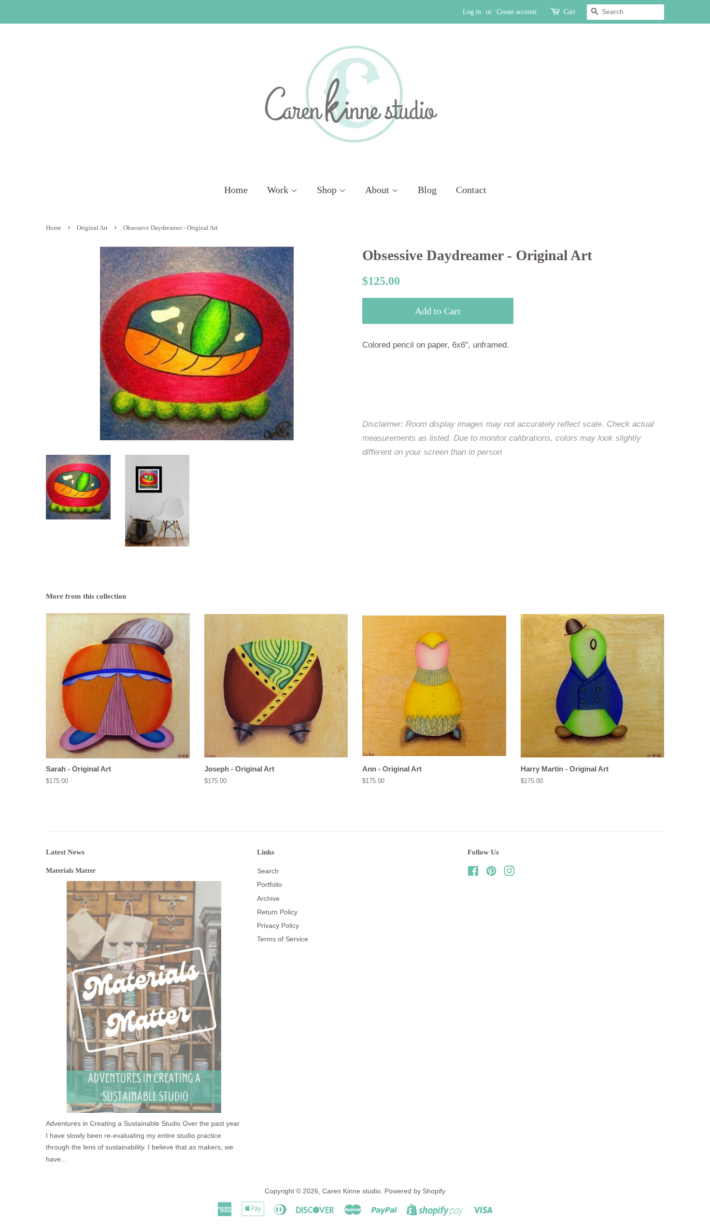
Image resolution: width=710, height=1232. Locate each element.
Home (236, 189)
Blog (427, 189)
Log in (472, 11)
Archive (268, 898)
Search (268, 871)
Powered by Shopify (414, 1191)
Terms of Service (282, 939)
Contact (471, 189)
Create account (517, 11)
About (378, 189)
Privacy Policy (278, 925)
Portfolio (269, 884)
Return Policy (277, 912)
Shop (328, 189)
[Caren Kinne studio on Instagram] (509, 873)
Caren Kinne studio (351, 1191)
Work (279, 189)
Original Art (92, 227)
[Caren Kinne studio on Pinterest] (491, 873)
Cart (569, 11)
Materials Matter (71, 870)
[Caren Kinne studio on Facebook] (473, 873)
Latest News (65, 852)
